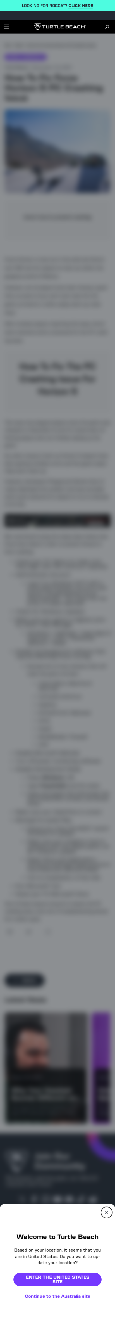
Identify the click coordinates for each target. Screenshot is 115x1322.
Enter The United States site (57, 1279)
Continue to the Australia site (57, 1296)
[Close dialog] (106, 1212)
